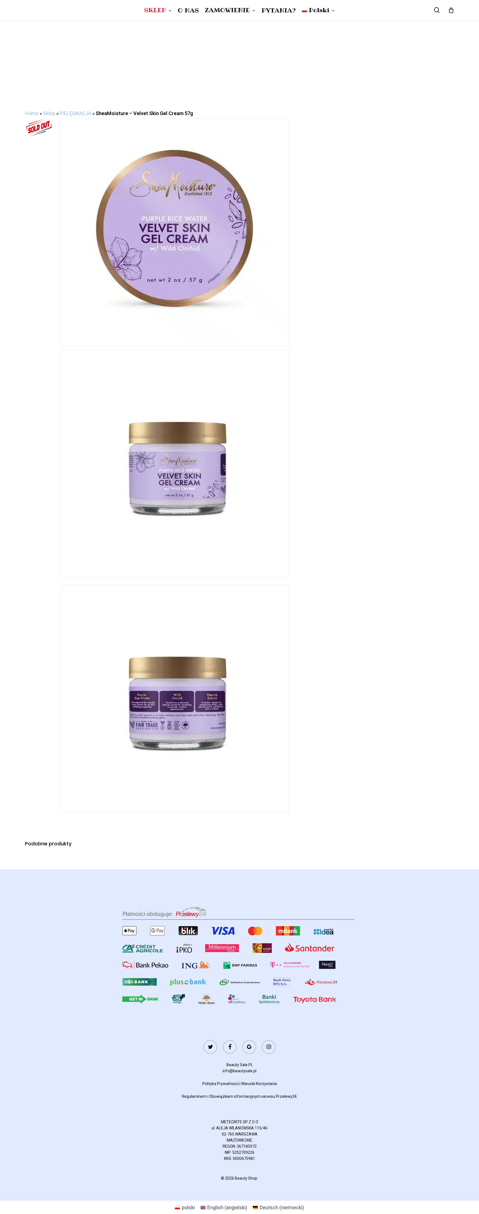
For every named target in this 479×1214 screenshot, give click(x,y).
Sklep (49, 113)
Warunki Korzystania (259, 1083)
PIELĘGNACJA (75, 113)
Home (32, 113)
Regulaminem (194, 1096)
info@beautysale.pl (239, 1071)
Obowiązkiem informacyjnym (235, 1096)
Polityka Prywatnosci (220, 1083)
